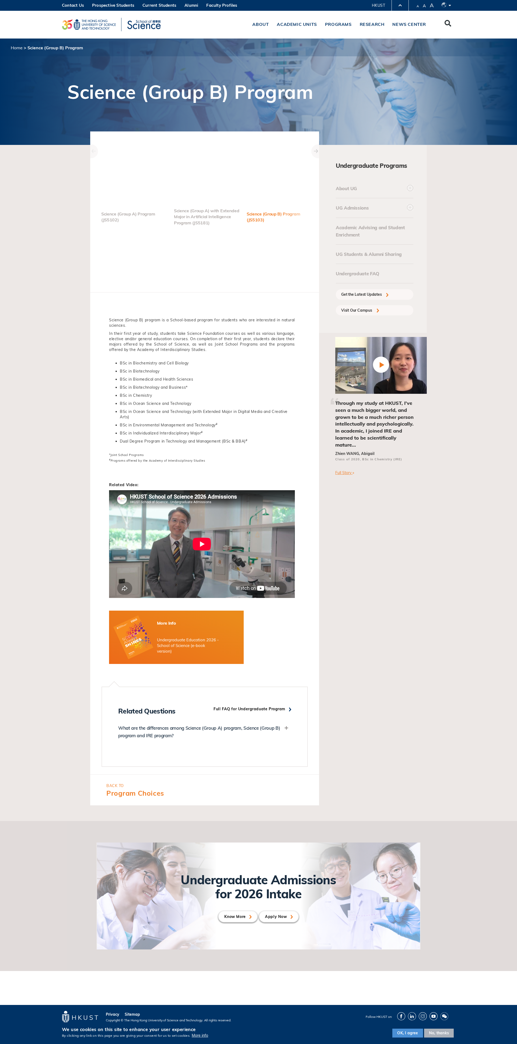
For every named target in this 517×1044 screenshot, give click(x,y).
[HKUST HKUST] (89, 24)
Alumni (191, 5)
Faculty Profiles (221, 5)
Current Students (159, 5)
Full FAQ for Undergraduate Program (249, 709)
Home (17, 47)
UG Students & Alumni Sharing (369, 254)
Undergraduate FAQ (357, 273)
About (260, 24)
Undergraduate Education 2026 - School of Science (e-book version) (188, 645)
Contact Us (73, 5)
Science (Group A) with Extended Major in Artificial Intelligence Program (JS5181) (206, 216)
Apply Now (276, 916)
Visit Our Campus (357, 310)
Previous (90, 144)
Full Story (343, 472)
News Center (409, 24)
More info (200, 1035)
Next (311, 144)
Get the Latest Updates (362, 294)
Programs (338, 24)
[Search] (448, 24)
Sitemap (132, 1014)
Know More (235, 916)
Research (372, 24)
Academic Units (297, 24)
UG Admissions (352, 208)
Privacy (112, 1014)
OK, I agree (407, 1033)
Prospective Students (113, 5)
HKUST (378, 5)
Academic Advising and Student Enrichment (370, 231)
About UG (346, 188)
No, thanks (439, 1033)
